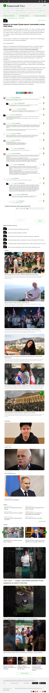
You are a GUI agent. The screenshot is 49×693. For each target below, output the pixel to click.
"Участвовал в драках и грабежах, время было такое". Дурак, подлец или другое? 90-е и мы (26, 243)
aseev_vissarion (14, 133)
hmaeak (13, 178)
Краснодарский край (41, 10)
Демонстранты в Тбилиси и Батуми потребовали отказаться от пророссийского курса (24, 385)
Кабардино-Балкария (19, 10)
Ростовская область (23, 12)
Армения (22, 8)
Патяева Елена (8, 447)
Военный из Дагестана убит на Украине (13, 513)
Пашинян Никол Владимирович (12, 499)
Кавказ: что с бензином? (9, 15)
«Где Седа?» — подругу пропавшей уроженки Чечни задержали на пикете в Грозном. (23, 581)
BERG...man (16, 103)
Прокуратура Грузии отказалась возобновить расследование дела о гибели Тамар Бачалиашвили (23, 357)
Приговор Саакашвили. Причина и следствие (17, 232)
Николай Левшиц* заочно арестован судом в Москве (17, 302)
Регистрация (20, 220)
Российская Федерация (15, 12)
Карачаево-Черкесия (32, 10)
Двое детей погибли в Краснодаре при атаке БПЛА (13, 518)
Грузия (5, 10)
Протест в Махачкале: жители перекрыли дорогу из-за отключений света (20, 618)
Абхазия (5, 8)
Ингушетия (13, 10)
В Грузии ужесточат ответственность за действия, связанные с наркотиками (23, 236)
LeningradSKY (14, 97)
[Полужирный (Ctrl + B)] (17, 208)
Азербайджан (17, 8)
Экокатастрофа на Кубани (40, 15)
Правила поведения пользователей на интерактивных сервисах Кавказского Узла (28, 688)
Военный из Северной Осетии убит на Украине (13, 508)
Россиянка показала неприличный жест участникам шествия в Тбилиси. (37, 668)
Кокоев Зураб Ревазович (10, 473)
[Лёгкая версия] (8, 1)
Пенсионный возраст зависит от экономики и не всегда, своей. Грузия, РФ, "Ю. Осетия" (26, 240)
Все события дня (42, 521)
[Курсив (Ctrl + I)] (19, 208)
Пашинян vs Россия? (25, 15)
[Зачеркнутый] (24, 208)
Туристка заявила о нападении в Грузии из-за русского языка (24, 667)
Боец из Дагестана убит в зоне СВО (33, 518)
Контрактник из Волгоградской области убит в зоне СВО (34, 508)
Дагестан (8, 10)
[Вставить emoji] (27, 208)
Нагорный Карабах (7, 12)
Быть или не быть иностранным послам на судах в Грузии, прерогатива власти (24, 247)
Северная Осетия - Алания (33, 12)
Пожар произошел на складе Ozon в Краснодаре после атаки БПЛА (33, 513)
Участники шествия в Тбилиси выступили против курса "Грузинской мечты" (22, 329)
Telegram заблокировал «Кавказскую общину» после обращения (10, 667)
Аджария (9, 8)
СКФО (40, 12)
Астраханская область (29, 8)
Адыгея (13, 8)
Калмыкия (26, 10)
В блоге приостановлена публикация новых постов (18, 229)
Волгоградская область (38, 8)
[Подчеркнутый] (22, 208)
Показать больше (24, 673)
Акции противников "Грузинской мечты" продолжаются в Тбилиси (20, 412)
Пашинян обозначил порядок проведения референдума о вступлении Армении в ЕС (35, 541)
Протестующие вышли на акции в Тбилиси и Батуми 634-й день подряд (21, 274)
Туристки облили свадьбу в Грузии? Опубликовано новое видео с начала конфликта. (23, 652)
